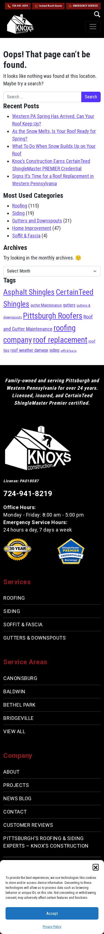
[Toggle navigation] (93, 26)
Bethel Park (19, 705)
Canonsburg (20, 678)
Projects (16, 785)
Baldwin (14, 691)
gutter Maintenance (46, 305)
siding (54, 350)
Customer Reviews (28, 825)
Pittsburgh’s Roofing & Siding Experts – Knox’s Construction (46, 842)
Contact (15, 812)
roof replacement (60, 340)
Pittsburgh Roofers (52, 315)
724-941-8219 (20, 5)
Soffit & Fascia (26, 235)
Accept (52, 913)
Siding (18, 213)
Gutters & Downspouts (34, 638)
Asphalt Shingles (29, 292)
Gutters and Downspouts (37, 221)
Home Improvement (31, 228)
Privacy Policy (52, 927)
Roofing (19, 206)
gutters (69, 305)
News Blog (17, 798)
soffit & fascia (68, 351)
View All (14, 731)
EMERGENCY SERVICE (85, 5)
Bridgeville (18, 718)
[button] (95, 867)
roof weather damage (29, 350)
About (11, 772)
